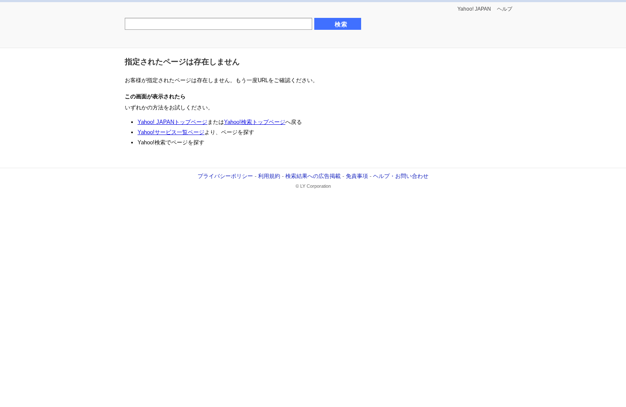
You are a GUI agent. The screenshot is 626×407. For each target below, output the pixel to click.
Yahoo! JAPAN (474, 9)
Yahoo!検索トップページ (254, 122)
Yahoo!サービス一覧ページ (171, 132)
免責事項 (357, 176)
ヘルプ (504, 9)
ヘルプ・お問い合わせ (400, 176)
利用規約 (269, 176)
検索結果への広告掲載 (313, 176)
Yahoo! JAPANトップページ (172, 122)
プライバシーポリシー (225, 176)
